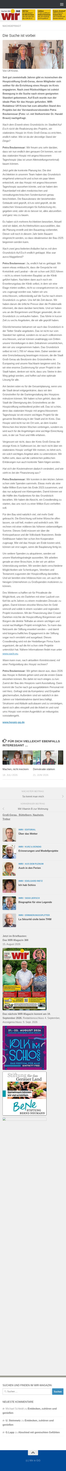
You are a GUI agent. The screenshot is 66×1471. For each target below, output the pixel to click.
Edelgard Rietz (34, 881)
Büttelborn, (26, 814)
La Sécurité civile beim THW (34, 919)
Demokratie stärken (44, 769)
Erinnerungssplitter (37, 915)
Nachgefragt (12, 26)
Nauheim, (38, 814)
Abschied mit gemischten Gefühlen (39, 1432)
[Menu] (62, 4)
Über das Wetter (28, 833)
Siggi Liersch (32, 898)
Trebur (6, 818)
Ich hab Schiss (27, 885)
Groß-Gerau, (11, 814)
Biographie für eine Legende (35, 902)
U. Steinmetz (13, 1420)
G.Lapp (10, 1432)
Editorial (30, 829)
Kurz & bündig (33, 847)
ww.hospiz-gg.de (15, 722)
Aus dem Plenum (34, 864)
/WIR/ (20, 829)
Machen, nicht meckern (16, 769)
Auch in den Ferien (29, 867)
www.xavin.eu (10, 653)
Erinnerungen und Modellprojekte (38, 850)
